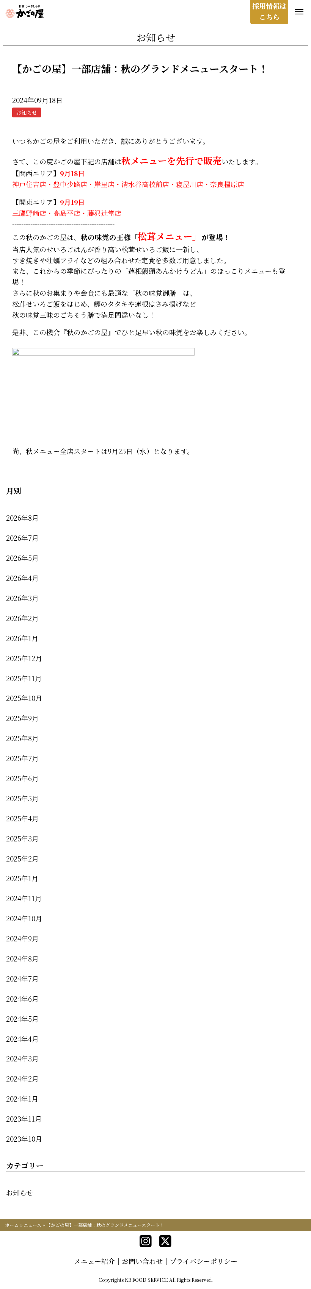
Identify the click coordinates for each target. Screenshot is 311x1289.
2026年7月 (22, 538)
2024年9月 (22, 938)
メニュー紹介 (94, 1261)
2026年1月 (22, 638)
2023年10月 (24, 1139)
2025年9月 (22, 718)
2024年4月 (22, 1039)
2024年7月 (22, 978)
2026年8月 (22, 518)
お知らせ (19, 1192)
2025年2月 (22, 858)
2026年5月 (22, 558)
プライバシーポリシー (203, 1261)
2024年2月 (22, 1078)
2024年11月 (24, 898)
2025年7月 (22, 758)
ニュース (32, 1225)
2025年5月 (22, 798)
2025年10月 (24, 698)
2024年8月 (22, 958)
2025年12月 (24, 658)
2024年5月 (22, 1019)
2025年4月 (22, 818)
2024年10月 (24, 918)
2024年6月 (22, 998)
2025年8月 (22, 738)
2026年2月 (22, 618)
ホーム (12, 1225)
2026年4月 (22, 578)
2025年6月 (22, 778)
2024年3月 (22, 1058)
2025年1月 (22, 878)
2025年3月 (22, 838)
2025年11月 (24, 678)
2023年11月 (24, 1119)
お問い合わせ (142, 1261)
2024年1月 (22, 1098)
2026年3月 (22, 598)
